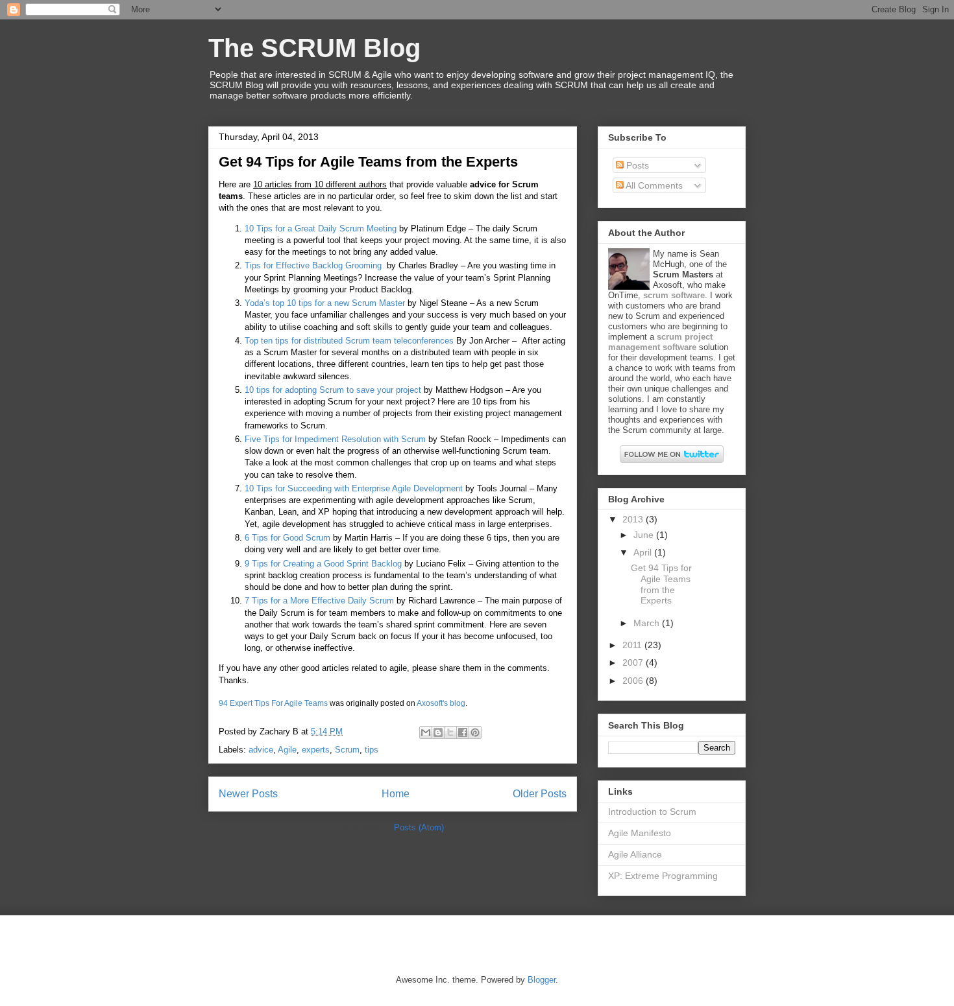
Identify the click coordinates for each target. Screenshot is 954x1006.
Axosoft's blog (441, 703)
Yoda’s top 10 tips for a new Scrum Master (325, 303)
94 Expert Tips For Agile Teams (273, 703)
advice (261, 749)
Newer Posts (248, 793)
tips (371, 749)
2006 (634, 680)
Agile (287, 749)
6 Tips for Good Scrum (287, 538)
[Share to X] (450, 732)
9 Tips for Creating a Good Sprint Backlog (323, 563)
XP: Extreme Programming (663, 876)
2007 (634, 662)
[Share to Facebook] (462, 732)
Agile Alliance (635, 854)
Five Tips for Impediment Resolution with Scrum (335, 439)
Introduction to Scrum (652, 811)
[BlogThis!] (438, 732)
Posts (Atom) (419, 827)
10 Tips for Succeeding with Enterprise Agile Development (354, 488)
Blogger (542, 980)
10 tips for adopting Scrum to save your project (333, 390)
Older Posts (540, 793)
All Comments (653, 185)
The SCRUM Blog (314, 48)
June (644, 535)
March (647, 623)
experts (316, 749)
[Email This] (425, 732)
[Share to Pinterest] (475, 732)
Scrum (347, 749)
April (643, 552)
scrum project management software (660, 342)
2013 (634, 519)
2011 (633, 645)
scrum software (674, 295)
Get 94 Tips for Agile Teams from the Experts (368, 162)
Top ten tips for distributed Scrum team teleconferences (349, 340)
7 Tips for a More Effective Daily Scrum (319, 600)
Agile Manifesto (639, 833)
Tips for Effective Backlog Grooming (313, 265)
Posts (636, 165)
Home (396, 793)
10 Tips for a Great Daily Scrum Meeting (321, 228)
